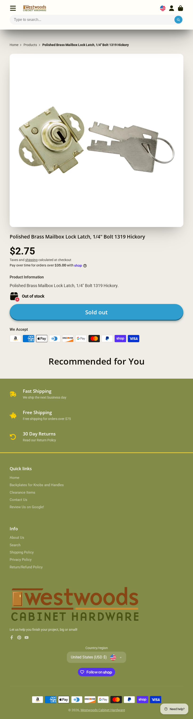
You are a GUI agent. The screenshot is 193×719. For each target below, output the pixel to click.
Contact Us (18, 500)
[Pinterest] (19, 637)
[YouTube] (26, 637)
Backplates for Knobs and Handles (37, 485)
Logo (34, 8)
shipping (31, 260)
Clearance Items (22, 492)
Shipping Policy (22, 552)
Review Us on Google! (27, 507)
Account (171, 8)
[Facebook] (12, 637)
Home (14, 45)
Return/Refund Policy (26, 567)
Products (30, 45)
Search (15, 545)
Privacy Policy (21, 560)
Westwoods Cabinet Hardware (102, 710)
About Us (17, 537)
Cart (180, 8)
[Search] (178, 20)
